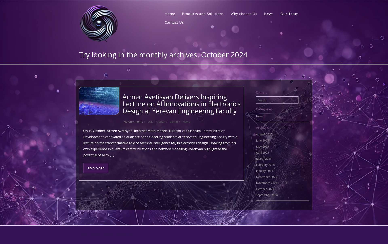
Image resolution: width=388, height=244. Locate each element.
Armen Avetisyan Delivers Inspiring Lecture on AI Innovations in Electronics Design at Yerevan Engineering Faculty (181, 103)
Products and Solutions (203, 13)
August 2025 (264, 134)
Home (170, 13)
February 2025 (265, 165)
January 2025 (264, 171)
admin (174, 122)
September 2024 (267, 195)
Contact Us (174, 22)
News (269, 13)
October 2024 (265, 189)
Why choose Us (244, 13)
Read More (96, 168)
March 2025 (264, 159)
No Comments (133, 122)
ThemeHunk (123, 233)
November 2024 (266, 183)
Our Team (289, 13)
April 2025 (262, 152)
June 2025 (262, 140)
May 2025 (262, 146)
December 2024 (266, 177)
